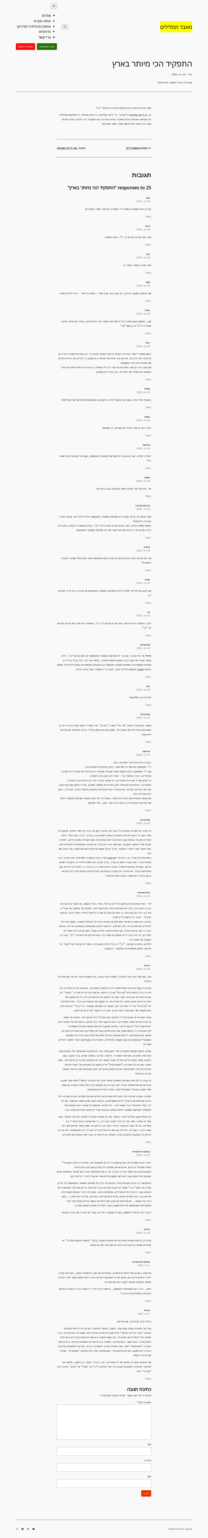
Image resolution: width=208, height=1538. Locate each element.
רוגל (148, 342)
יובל (148, 254)
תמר (148, 282)
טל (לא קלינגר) (142, 505)
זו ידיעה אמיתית (138, 115)
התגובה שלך (143, 1402)
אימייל (147, 1460)
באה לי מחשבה (176, 82)
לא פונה (111, 858)
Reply (148, 216)
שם (149, 1444)
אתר (149, 1476)
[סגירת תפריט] (54, 6)
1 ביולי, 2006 (144, 1265)
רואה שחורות (144, 892)
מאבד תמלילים (176, 26)
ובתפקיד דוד (133, 148)
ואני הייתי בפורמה (67, 148)
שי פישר (146, 445)
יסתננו (140, 669)
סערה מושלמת (47, 46)
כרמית (147, 547)
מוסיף (147, 388)
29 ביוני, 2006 (143, 201)
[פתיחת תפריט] (65, 26)
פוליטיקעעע (162, 82)
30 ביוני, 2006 (143, 969)
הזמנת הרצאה (25, 46)
